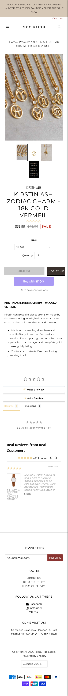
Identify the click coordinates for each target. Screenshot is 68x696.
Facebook (35, 603)
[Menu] (7, 26)
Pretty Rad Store (45, 651)
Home (13, 42)
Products (24, 42)
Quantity (27, 255)
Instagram (35, 607)
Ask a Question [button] (35, 398)
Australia (32, 663)
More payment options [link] (34, 290)
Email (35, 612)
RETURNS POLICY (34, 582)
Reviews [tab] (8, 405)
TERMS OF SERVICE (34, 586)
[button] (56, 271)
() (57, 18)
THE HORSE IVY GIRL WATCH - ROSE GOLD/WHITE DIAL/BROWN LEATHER (13, 495)
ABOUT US (34, 578)
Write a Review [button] (35, 389)
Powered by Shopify (34, 655)
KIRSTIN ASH (33, 187)
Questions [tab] (30, 405)
